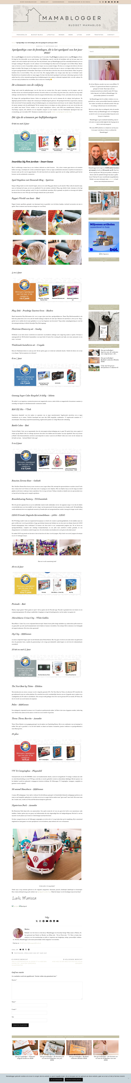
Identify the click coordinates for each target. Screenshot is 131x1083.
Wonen (61, 34)
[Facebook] (112, 2)
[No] (128, 1078)
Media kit (44, 2)
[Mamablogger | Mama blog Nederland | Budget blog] (65, 18)
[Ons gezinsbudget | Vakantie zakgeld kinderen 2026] (25, 1047)
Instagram (32, 943)
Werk (70, 34)
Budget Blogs (37, 34)
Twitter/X (25, 943)
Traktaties (98, 34)
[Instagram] (103, 2)
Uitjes (79, 34)
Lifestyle (51, 34)
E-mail (14, 1009)
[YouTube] (109, 2)
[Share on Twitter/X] (26, 950)
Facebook (38, 943)
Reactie (14, 980)
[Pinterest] (106, 2)
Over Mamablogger (28, 2)
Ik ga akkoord (56, 1079)
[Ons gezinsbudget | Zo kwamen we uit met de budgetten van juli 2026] (52, 1047)
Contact (110, 34)
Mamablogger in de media (79, 2)
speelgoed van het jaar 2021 (35, 953)
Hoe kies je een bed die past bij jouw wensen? (67, 961)
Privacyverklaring (73, 1079)
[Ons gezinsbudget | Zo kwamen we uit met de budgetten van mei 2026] (106, 1047)
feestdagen (18, 953)
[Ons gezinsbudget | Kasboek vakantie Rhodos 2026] (94, 360)
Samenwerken (58, 2)
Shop (88, 34)
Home (13, 42)
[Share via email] (20, 950)
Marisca (39, 46)
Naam (14, 1002)
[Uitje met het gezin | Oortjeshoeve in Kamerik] (94, 368)
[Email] (118, 2)
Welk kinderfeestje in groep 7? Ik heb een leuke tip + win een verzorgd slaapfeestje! (29, 962)
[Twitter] (100, 2)
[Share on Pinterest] (28, 950)
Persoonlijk (22, 34)
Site (13, 1017)
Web (21, 943)
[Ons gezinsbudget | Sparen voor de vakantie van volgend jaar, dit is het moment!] (94, 352)
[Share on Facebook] (23, 950)
